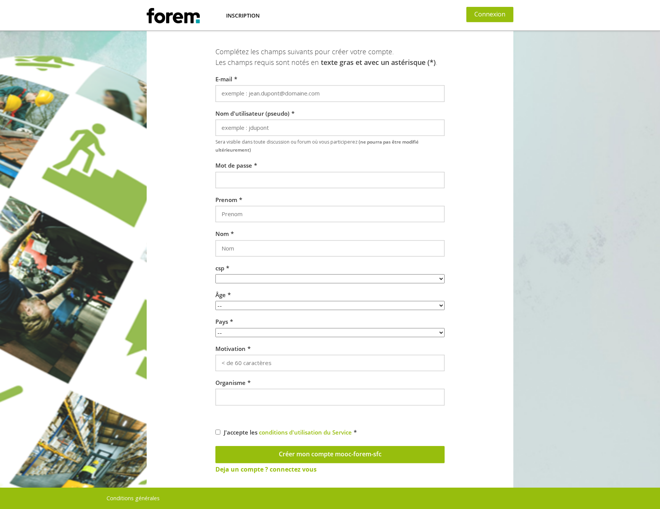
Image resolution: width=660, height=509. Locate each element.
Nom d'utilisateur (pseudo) (252, 113)
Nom (222, 234)
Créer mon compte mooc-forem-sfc (330, 454)
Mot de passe (233, 165)
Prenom (226, 200)
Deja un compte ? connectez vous (266, 469)
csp (219, 268)
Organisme (230, 382)
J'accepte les (288, 432)
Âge (220, 295)
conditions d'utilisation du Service (305, 432)
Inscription (243, 15)
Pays (221, 321)
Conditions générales (133, 498)
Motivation (230, 348)
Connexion (489, 14)
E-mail (223, 79)
